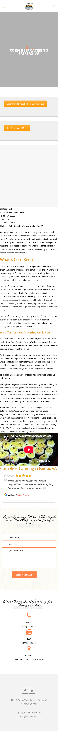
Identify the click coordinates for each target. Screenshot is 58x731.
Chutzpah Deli (6, 226)
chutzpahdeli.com (7, 222)
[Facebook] (25, 691)
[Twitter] (32, 691)
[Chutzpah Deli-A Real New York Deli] (29, 6)
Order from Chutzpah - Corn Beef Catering (25, 104)
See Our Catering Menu (17, 128)
